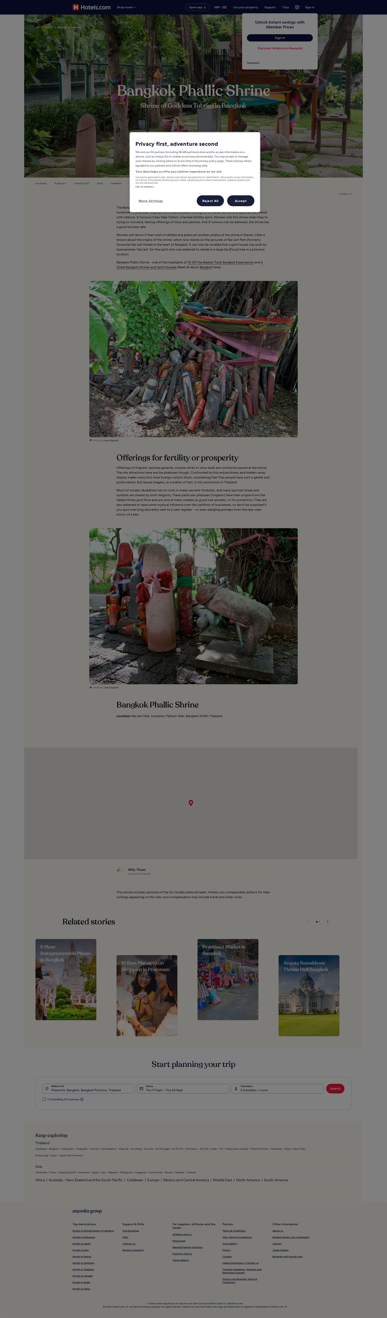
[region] (194, 172)
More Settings (151, 201)
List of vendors (144, 186)
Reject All (210, 201)
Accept (241, 201)
